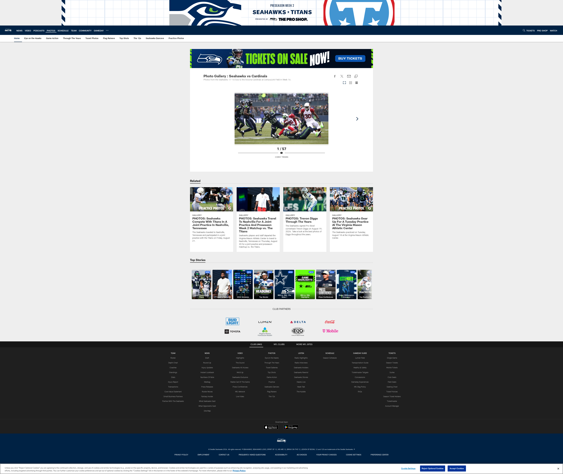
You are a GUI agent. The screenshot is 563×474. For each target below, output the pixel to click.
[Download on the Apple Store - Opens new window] (270, 427)
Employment (203, 455)
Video (240, 353)
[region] (281, 469)
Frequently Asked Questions (252, 455)
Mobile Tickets (392, 367)
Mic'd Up (240, 372)
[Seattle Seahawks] (281, 441)
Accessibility (281, 455)
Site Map (207, 411)
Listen (301, 353)
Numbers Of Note (207, 377)
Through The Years (271, 363)
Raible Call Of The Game (240, 382)
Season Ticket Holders (392, 396)
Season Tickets (392, 363)
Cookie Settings (353, 455)
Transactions (173, 387)
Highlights (240, 358)
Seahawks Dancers (271, 387)
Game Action (272, 377)
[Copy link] (356, 76)
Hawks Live (301, 382)
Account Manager (392, 406)
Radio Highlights (301, 358)
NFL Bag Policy (360, 387)
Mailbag (207, 382)
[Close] (558, 468)
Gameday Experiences (360, 382)
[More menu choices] (107, 30)
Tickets (392, 353)
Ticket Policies (392, 392)
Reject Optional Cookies (433, 468)
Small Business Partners (173, 396)
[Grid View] (350, 83)
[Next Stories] (368, 284)
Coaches (173, 367)
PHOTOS (271, 353)
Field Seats (392, 382)
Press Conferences (240, 387)
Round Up (207, 363)
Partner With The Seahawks (173, 401)
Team (173, 353)
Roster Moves (207, 392)
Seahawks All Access (240, 367)
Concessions (360, 377)
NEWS (207, 353)
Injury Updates (207, 367)
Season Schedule (330, 358)
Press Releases (207, 387)
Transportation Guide (360, 363)
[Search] (524, 30)
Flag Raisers (272, 392)
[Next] (357, 119)
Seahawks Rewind (301, 372)
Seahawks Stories (301, 377)
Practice (272, 382)
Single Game (392, 358)
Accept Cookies (457, 468)
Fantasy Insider (207, 396)
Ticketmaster (392, 401)
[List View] (356, 83)
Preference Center (380, 455)
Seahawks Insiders (301, 367)
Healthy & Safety (360, 367)
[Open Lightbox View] (281, 127)
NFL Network (240, 392)
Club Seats (392, 377)
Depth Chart (173, 363)
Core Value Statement (173, 392)
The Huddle (301, 392)
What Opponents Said (207, 406)
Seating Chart (392, 387)
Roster (173, 358)
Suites (392, 372)
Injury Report (173, 382)
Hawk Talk (301, 387)
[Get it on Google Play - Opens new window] (291, 428)
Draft (207, 358)
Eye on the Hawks (272, 358)
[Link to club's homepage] (8, 30)
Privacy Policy (181, 455)
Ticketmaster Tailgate (360, 372)
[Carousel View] (344, 83)
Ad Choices (302, 455)
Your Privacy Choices (326, 455)
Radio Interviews (301, 363)
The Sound (240, 363)
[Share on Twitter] (342, 78)
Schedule (329, 353)
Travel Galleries (272, 367)
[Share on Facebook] (335, 78)
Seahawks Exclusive (240, 377)
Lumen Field (360, 358)
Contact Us (224, 455)
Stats (173, 377)
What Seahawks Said (207, 401)
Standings (173, 372)
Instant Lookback (207, 372)
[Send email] (349, 78)
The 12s (272, 396)
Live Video (240, 396)
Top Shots (272, 372)
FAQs (360, 392)
